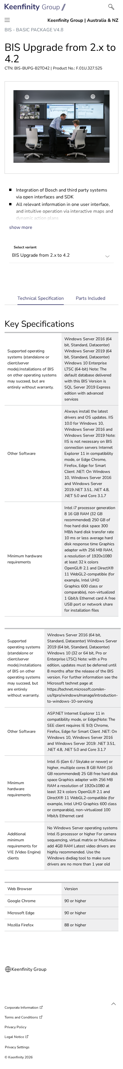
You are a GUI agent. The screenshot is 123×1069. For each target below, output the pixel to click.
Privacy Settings (17, 1047)
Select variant (25, 247)
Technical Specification (40, 300)
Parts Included (90, 298)
